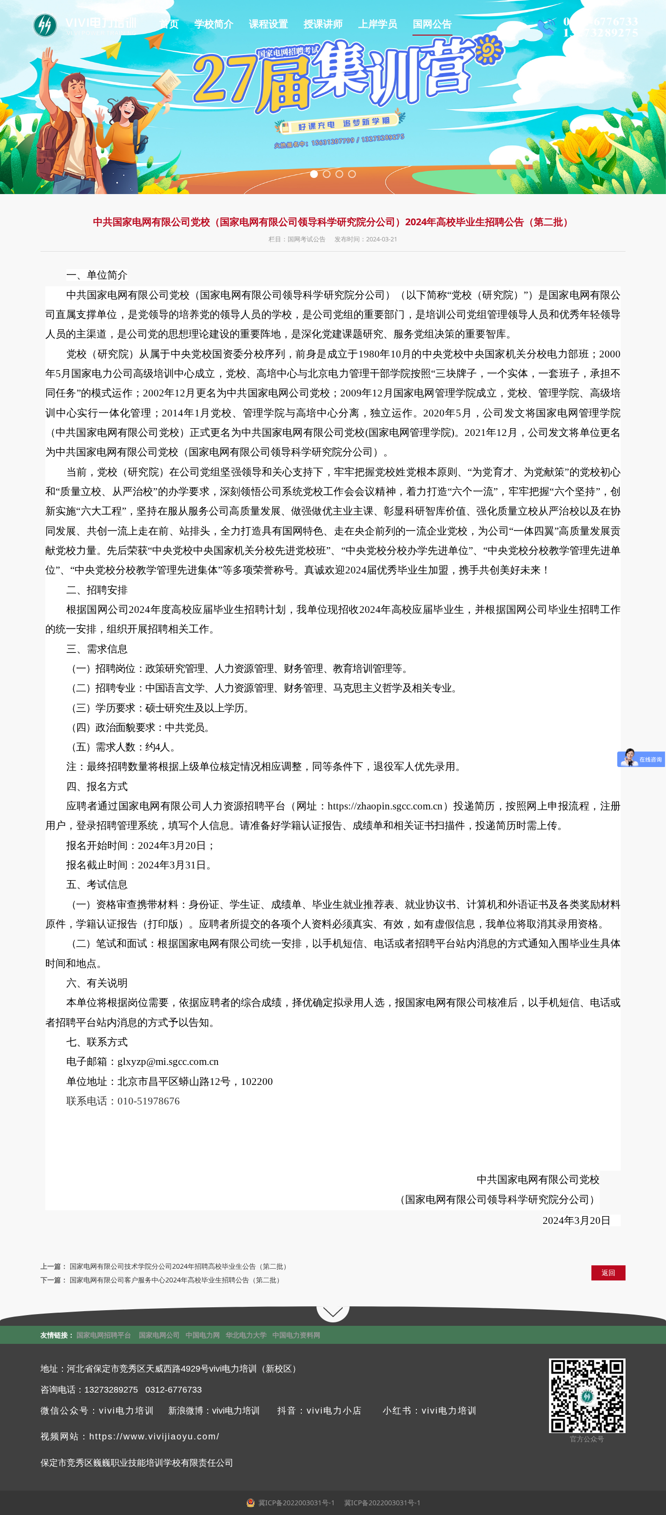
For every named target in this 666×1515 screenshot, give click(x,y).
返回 (608, 1272)
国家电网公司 (159, 1334)
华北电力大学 (246, 1334)
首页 (169, 24)
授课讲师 (323, 24)
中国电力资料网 (296, 1334)
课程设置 (268, 24)
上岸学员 (377, 24)
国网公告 (432, 24)
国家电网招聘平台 (104, 1334)
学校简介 (214, 24)
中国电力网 (203, 1334)
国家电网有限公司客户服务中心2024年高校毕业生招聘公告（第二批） (176, 1279)
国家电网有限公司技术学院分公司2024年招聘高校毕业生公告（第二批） (180, 1266)
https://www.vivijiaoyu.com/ (154, 1436)
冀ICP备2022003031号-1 (381, 1502)
